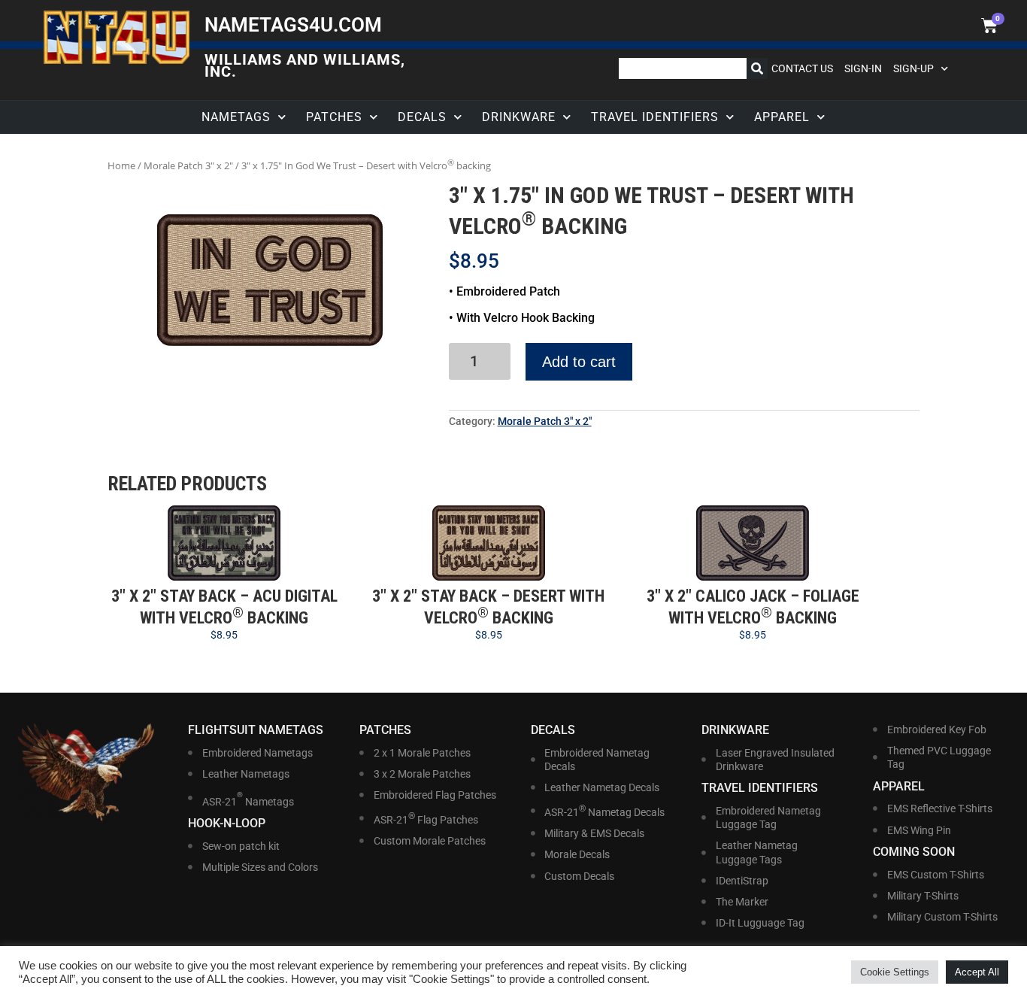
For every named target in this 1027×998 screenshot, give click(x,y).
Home (121, 165)
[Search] (757, 68)
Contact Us (802, 68)
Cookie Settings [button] (894, 972)
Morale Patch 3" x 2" (188, 165)
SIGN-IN (863, 68)
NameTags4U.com (293, 25)
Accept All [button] (977, 972)
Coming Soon (914, 852)
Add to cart (579, 361)
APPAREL (782, 117)
